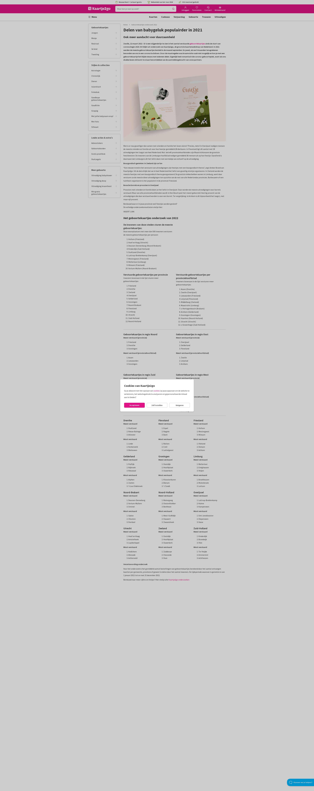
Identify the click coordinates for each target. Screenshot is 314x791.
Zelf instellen (157, 405)
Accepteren (134, 405)
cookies (156, 390)
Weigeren (180, 405)
